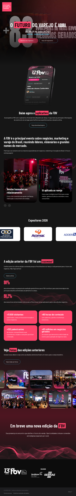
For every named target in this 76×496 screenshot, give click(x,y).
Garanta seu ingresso (26, 40)
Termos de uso (8, 493)
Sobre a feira (10, 276)
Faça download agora (38, 125)
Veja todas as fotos (12, 362)
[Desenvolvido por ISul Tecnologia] (70, 491)
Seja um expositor (47, 40)
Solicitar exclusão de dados (21, 493)
